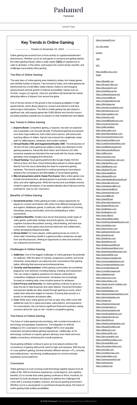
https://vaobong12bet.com (108, 140)
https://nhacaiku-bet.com (107, 182)
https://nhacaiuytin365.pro (108, 150)
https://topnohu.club (105, 117)
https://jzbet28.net (104, 199)
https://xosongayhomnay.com (109, 137)
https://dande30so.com (107, 163)
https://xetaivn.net (104, 366)
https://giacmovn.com (106, 277)
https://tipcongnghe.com (107, 336)
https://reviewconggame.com (109, 107)
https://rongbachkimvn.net (108, 101)
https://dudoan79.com (106, 169)
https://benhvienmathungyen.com (111, 251)
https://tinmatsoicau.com (107, 110)
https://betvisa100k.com (107, 254)
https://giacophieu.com (106, 281)
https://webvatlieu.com (106, 356)
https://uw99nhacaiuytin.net (108, 147)
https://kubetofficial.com (107, 205)
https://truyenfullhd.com (107, 343)
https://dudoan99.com (106, 176)
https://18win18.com (105, 81)
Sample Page (68, 26)
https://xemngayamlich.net (108, 359)
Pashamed (68, 9)
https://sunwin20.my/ (105, 40)
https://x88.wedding (105, 127)
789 (98, 59)
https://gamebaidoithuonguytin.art (111, 179)
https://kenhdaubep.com (107, 290)
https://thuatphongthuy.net (108, 326)
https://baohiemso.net (106, 241)
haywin (99, 53)
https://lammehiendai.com (108, 297)
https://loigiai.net (103, 300)
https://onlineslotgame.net (108, 94)
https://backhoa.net (105, 235)
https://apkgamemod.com (108, 231)
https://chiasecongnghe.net (108, 258)
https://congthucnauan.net (108, 271)
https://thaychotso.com (106, 228)
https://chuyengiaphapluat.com (110, 261)
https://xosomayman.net (107, 124)
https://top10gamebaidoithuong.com (112, 222)
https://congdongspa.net (107, 267)
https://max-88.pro (104, 215)
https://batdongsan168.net (108, 245)
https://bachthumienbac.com (109, 133)
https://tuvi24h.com (105, 349)
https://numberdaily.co (106, 307)
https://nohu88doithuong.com (109, 120)
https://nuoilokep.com (106, 225)
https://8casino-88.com (107, 84)
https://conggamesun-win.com (110, 160)
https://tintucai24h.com (106, 333)
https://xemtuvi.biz (104, 362)
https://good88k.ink (105, 196)
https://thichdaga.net (105, 104)
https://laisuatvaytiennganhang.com (112, 294)
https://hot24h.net (104, 287)
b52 (97, 65)
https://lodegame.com (106, 212)
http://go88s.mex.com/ (106, 71)
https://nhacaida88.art (106, 173)
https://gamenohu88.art (106, 189)
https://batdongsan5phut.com (109, 248)
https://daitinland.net (105, 274)
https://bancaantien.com (107, 114)
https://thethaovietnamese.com (110, 323)
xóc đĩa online (102, 46)
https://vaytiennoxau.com (107, 353)
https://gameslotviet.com (107, 192)
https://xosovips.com (105, 156)
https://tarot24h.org (105, 320)
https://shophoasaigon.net (108, 310)
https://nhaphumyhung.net (108, 304)
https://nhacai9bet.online (107, 218)
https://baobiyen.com (106, 238)
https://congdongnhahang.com (110, 264)
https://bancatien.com (106, 130)
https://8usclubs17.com (106, 88)
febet (98, 75)
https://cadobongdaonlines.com (110, 143)
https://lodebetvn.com (106, 209)
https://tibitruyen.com (106, 330)
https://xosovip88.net (106, 97)
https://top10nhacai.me (106, 91)
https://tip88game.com (106, 166)
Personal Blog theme (87, 401)
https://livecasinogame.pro (108, 202)
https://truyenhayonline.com (108, 346)
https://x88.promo (104, 153)
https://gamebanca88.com (108, 186)
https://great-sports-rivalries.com (111, 284)
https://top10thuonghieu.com (109, 340)
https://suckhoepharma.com (109, 313)
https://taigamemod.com (107, 317)
